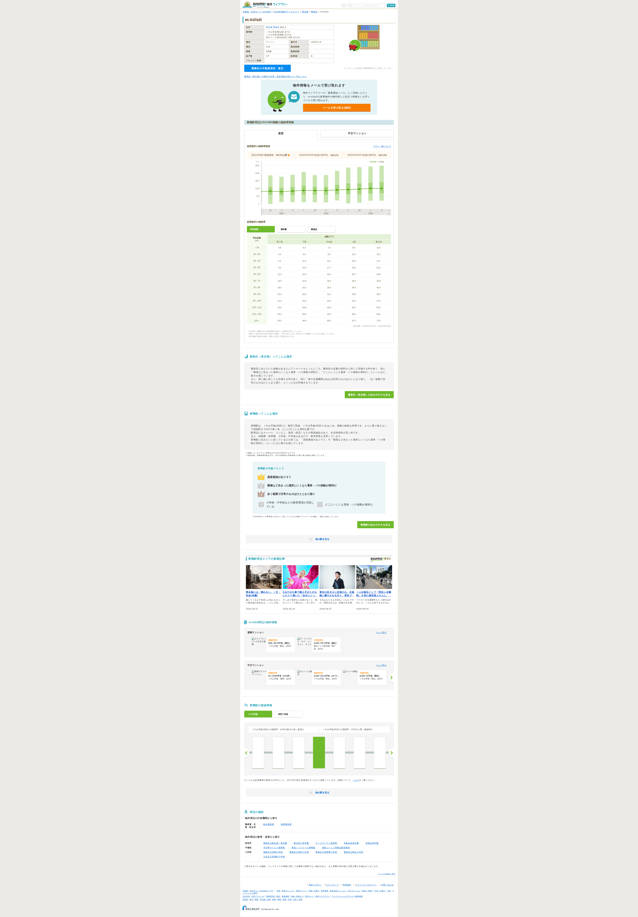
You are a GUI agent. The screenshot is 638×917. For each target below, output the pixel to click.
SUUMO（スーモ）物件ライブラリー (265, 5)
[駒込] (339, 752)
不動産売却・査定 (273, 896)
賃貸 (278, 891)
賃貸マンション (288, 891)
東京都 (305, 12)
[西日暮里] (380, 752)
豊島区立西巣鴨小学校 (326, 852)
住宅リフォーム (257, 896)
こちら (356, 780)
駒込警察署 (268, 824)
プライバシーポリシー (366, 885)
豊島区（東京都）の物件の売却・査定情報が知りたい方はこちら (275, 76)
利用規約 (347, 885)
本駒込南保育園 (351, 843)
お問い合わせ (387, 885)
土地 (389, 891)
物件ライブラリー (323, 896)
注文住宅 (246, 896)
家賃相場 (324, 891)
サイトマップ (332, 885)
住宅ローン (309, 896)
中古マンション (354, 891)
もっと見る (381, 632)
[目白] (258, 752)
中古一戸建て (379, 891)
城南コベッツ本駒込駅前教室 (336, 847)
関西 (279, 899)
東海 (274, 899)
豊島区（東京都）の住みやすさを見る (369, 394)
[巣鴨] (319, 752)
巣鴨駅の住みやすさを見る (375, 524)
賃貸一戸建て (314, 891)
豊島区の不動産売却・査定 (267, 68)
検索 (392, 5)
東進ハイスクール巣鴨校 (303, 847)
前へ (246, 753)
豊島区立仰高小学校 (273, 852)
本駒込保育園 (372, 843)
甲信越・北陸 (265, 899)
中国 (289, 899)
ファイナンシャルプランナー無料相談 (347, 896)
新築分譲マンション (338, 891)
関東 (256, 899)
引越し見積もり (297, 896)
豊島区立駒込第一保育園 (275, 843)
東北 (251, 899)
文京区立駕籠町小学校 (274, 856)
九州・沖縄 (297, 899)
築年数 (284, 229)
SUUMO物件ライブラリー (286, 12)
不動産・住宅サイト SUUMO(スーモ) (258, 891)
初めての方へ (315, 885)
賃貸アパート (301, 891)
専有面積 (254, 229)
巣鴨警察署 (286, 824)
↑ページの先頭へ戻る (386, 874)
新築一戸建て (367, 891)
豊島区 (314, 12)
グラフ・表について (382, 146)
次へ (391, 753)
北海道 (245, 899)
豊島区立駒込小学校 (353, 852)
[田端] (359, 752)
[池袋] (278, 752)
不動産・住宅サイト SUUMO (257, 12)
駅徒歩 (314, 229)
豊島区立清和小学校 (299, 852)
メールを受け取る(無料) (336, 107)
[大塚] (299, 752)
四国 (284, 899)
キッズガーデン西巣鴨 (326, 843)
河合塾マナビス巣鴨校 (274, 847)
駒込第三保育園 (301, 843)
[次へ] (391, 678)
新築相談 (285, 896)
